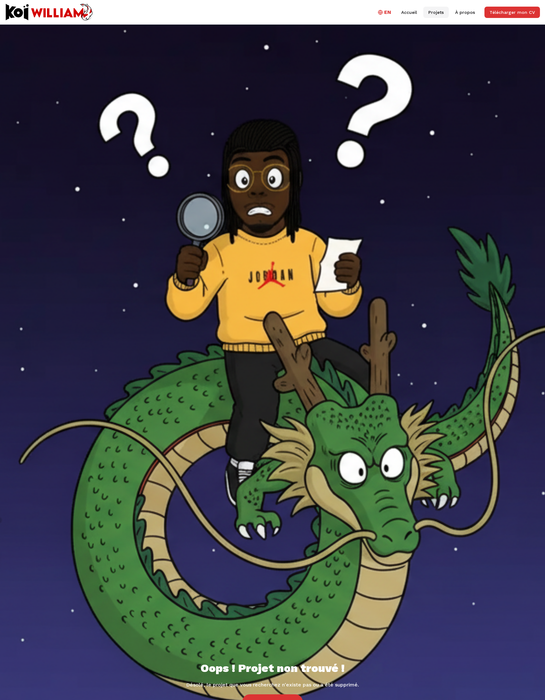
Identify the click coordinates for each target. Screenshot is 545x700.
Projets (436, 12)
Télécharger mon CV (512, 12)
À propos (465, 12)
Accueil (409, 12)
